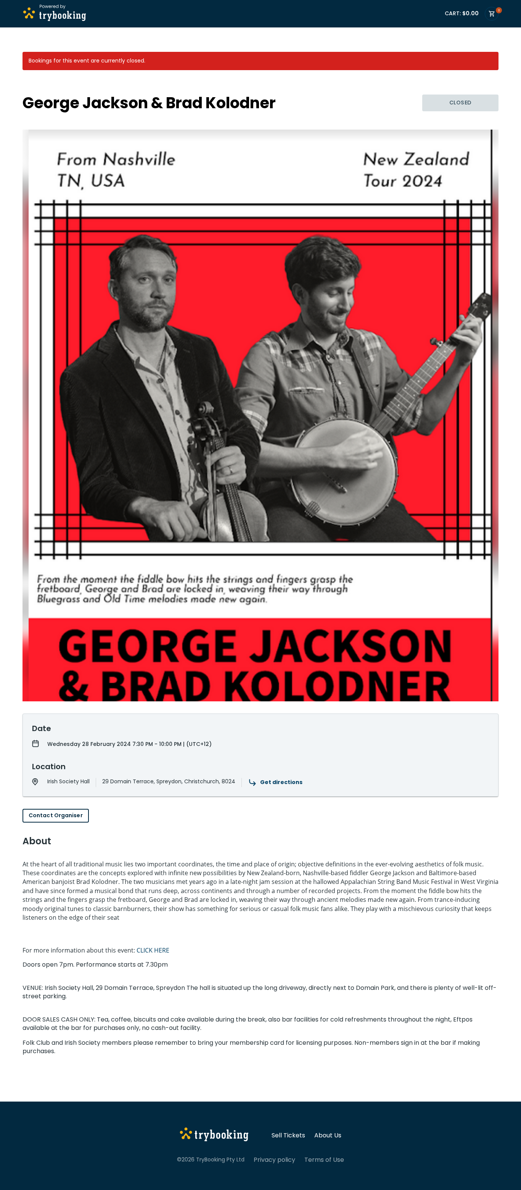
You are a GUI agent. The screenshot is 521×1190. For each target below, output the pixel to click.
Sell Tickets (288, 1135)
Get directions (281, 782)
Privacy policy (274, 1160)
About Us (327, 1135)
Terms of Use (324, 1160)
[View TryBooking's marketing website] (214, 1135)
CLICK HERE (153, 950)
